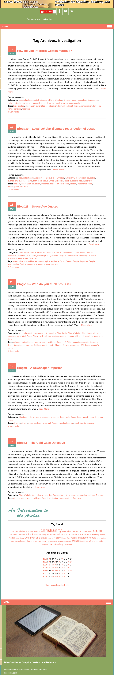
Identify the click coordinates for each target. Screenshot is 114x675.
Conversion (81, 178)
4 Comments (13, 112)
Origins (23, 264)
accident (15, 531)
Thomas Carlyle (62, 345)
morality (45, 345)
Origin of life (53, 255)
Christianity (70, 178)
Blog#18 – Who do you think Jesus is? (44, 284)
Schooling (59, 181)
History (77, 106)
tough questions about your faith (78, 181)
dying (44, 535)
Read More (58, 169)
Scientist (33, 258)
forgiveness (100, 535)
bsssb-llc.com (10, 673)
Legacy (23, 541)
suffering (45, 544)
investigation (86, 106)
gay (22, 538)
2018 (45, 570)
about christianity (26, 100)
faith (35, 181)
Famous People (62, 184)
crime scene (26, 498)
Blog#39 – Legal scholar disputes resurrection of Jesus (56, 128)
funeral (18, 538)
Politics (42, 103)
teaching (26, 109)
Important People (84, 184)
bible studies (18, 106)
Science (92, 255)
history (11, 103)
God (40, 181)
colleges (16, 342)
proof (26, 187)
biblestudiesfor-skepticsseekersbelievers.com (25, 669)
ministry (86, 417)
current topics (42, 106)
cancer (37, 531)
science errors (22, 258)
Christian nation (70, 100)
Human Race (65, 538)
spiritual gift (86, 541)
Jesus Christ (48, 181)
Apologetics (39, 178)
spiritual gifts (97, 541)
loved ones (32, 541)
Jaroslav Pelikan (33, 345)
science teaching (51, 264)
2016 (45, 576)
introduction (20, 103)
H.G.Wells (67, 342)
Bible (51, 100)
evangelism (13, 181)
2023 (45, 559)
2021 (45, 562)
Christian (58, 100)
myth (41, 336)
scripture (17, 109)
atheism (16, 184)
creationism (67, 252)
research (31, 264)
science (11, 258)
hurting (74, 538)
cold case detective (43, 495)
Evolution (21, 255)
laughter (14, 541)
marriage (42, 541)
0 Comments (13, 190)
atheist (24, 423)
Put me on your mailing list (39, 19)
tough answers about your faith (69, 103)
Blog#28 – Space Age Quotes (37, 206)
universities (75, 345)
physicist (50, 541)
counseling (66, 531)
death (38, 535)
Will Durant (85, 345)
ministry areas (32, 103)
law (94, 106)
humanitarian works (81, 342)
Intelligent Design (38, 255)
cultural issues (79, 252)
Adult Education (41, 100)
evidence (23, 181)
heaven (50, 538)
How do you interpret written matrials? (44, 50)
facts (30, 181)
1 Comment (76, 498)
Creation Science (53, 252)
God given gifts (32, 537)
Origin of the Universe (68, 255)
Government (93, 100)
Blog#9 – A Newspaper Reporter (39, 367)
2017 (45, 573)
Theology (50, 103)
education (82, 100)
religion (48, 336)
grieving (44, 538)
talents (83, 423)
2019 (45, 567)
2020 (45, 565)
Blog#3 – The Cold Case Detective (41, 442)
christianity (30, 106)
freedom (12, 538)
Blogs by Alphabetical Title (57, 585)
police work (64, 498)
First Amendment (65, 106)
